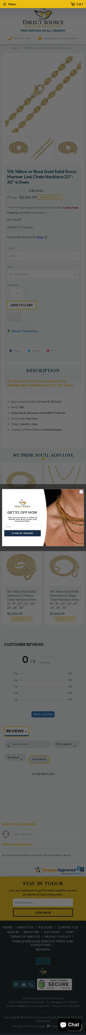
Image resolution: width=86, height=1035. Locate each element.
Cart (79, 4)
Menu (12, 4)
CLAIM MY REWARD (22, 533)
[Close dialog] (81, 491)
